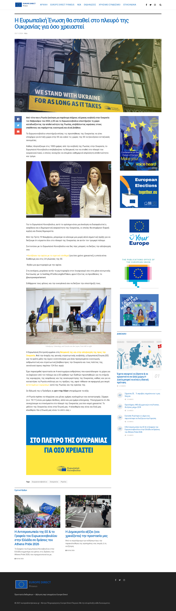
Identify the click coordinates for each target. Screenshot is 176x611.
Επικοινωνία (129, 4)
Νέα (25, 33)
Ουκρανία (54, 482)
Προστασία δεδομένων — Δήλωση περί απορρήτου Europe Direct (41, 595)
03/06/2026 (70, 550)
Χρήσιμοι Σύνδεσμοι (109, 4)
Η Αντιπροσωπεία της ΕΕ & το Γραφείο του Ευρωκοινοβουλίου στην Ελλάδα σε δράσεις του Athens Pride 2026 (142, 429)
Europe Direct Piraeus (62, 4)
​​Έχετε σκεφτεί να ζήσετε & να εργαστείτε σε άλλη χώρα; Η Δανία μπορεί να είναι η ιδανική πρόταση (133, 378)
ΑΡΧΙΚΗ (43, 4)
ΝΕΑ (79, 4)
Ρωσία (63, 482)
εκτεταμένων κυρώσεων (38, 385)
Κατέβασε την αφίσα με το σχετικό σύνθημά (48, 255)
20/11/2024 (19, 33)
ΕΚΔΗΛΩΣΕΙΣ (90, 4)
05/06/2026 (20, 559)
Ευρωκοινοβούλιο (39, 482)
